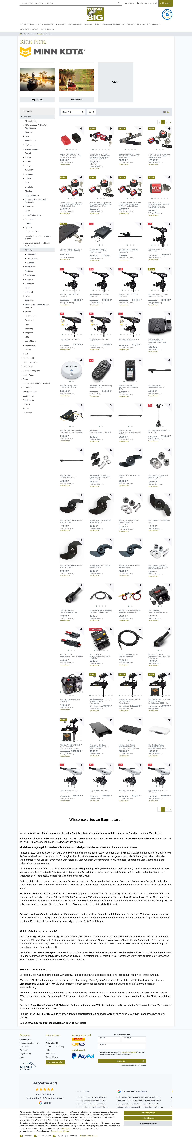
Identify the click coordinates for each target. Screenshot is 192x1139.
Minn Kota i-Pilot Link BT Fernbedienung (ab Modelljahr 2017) (128, 387)
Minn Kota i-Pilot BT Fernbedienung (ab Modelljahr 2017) (101, 386)
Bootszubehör (154, 24)
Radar (97, 24)
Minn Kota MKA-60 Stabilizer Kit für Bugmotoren (159, 431)
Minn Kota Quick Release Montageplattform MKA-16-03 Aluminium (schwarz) (99, 746)
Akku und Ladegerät (74, 24)
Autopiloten (130, 24)
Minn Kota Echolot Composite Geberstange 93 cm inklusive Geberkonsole (128, 251)
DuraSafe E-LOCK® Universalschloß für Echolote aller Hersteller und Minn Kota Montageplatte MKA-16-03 (159, 205)
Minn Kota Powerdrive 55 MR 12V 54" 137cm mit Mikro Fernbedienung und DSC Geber (159, 701)
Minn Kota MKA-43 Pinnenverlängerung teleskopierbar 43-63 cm (101, 432)
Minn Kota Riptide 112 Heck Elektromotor (69, 791)
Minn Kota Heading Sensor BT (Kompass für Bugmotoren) (69, 386)
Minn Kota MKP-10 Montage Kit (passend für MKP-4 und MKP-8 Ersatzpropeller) (100, 477)
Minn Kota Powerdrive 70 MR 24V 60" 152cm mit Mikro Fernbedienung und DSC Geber (71, 746)
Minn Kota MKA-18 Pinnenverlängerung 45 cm (156, 386)
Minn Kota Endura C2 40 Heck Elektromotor (99, 295)
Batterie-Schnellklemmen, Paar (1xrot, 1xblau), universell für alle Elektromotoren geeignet (70, 155)
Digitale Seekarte (47, 24)
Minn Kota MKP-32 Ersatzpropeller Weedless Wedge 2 (71, 521)
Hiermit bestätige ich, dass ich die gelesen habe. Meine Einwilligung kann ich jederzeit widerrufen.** (122, 1053)
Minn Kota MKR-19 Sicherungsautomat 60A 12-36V (158, 611)
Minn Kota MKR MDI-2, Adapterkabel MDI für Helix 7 (69, 611)
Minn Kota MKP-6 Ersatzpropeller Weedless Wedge (100, 566)
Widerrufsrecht (52, 1043)
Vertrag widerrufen (55, 1062)
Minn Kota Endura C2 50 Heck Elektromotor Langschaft (158, 295)
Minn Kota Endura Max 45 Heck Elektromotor (70, 340)
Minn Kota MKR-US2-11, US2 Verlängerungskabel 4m (128, 655)
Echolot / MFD (34, 24)
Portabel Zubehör (142, 24)
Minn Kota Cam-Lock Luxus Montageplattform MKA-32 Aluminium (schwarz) (98, 251)
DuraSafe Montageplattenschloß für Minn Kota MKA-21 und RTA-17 (71, 250)
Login (22, 1057)
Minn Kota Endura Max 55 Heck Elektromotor (100, 340)
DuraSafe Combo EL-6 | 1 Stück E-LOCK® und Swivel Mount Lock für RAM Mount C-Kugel (159, 155)
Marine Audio (88, 24)
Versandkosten (65, 164)
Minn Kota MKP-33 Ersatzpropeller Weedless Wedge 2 (100, 521)
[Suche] (118, 3)
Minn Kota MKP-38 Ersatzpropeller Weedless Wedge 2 (71, 566)
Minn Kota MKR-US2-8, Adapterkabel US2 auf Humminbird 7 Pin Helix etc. (159, 656)
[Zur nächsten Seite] (170, 122)
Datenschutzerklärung (55, 1046)
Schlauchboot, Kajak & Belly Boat (113, 24)
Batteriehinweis (52, 1057)
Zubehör (35, 29)
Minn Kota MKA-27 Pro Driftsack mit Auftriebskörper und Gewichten (71, 431)
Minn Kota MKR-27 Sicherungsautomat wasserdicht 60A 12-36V (100, 656)
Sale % (43, 29)
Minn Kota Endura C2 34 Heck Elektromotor (69, 295)
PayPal (60, 1136)
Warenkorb (50, 29)
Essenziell (28, 1136)
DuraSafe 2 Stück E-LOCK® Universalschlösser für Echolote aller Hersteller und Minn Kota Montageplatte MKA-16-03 (100, 156)
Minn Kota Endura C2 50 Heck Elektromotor (128, 295)
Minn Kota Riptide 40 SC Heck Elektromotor (99, 791)
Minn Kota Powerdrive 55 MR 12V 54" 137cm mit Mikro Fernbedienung (129, 701)
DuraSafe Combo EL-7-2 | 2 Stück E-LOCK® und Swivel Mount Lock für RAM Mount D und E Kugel (130, 204)
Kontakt (49, 1039)
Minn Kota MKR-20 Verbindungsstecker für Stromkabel (71, 655)
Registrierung (25, 1053)
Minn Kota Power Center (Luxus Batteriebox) (70, 700)
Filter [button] (167, 112)
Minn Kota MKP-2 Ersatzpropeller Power (129, 476)
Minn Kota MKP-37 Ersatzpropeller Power (159, 521)
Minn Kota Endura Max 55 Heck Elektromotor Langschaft (129, 340)
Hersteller (23, 24)
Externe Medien (44, 1136)
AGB (48, 1050)
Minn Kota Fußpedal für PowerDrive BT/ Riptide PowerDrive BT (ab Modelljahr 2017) (157, 341)
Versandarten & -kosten (29, 1043)
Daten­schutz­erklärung (60, 1131)
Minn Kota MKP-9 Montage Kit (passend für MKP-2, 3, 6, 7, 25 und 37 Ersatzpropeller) (158, 567)
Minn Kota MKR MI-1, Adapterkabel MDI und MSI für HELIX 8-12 (101, 611)
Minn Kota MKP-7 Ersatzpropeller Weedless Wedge (129, 566)
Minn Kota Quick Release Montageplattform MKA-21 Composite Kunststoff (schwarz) (129, 746)
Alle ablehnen (148, 1118)
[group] (71, 139)
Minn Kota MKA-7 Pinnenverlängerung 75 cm (68, 476)
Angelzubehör (25, 29)
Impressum (50, 1053)
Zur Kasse (24, 1050)
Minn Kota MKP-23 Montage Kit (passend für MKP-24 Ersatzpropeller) (158, 477)
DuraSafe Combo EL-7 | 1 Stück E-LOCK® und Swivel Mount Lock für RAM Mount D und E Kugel (101, 204)
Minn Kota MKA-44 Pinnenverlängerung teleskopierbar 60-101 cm (130, 432)
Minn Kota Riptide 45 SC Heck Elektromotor (157, 791)
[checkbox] (37, 1089)
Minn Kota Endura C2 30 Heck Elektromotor (158, 250)
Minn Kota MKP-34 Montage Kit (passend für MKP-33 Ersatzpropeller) (129, 522)
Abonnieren (121, 1061)
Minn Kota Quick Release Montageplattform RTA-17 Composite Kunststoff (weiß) (157, 746)
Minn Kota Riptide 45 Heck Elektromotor (127, 791)
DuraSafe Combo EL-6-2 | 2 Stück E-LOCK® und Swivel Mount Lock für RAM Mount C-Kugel (71, 204)
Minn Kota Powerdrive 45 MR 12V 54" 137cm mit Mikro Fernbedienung (100, 701)
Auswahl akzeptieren (148, 1123)
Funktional (73, 1136)
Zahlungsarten (26, 1039)
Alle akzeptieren (148, 1113)
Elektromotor (60, 24)
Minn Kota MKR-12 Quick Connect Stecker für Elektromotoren (130, 611)
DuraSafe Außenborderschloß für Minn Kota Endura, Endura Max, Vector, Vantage (129, 155)
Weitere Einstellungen (89, 1136)
